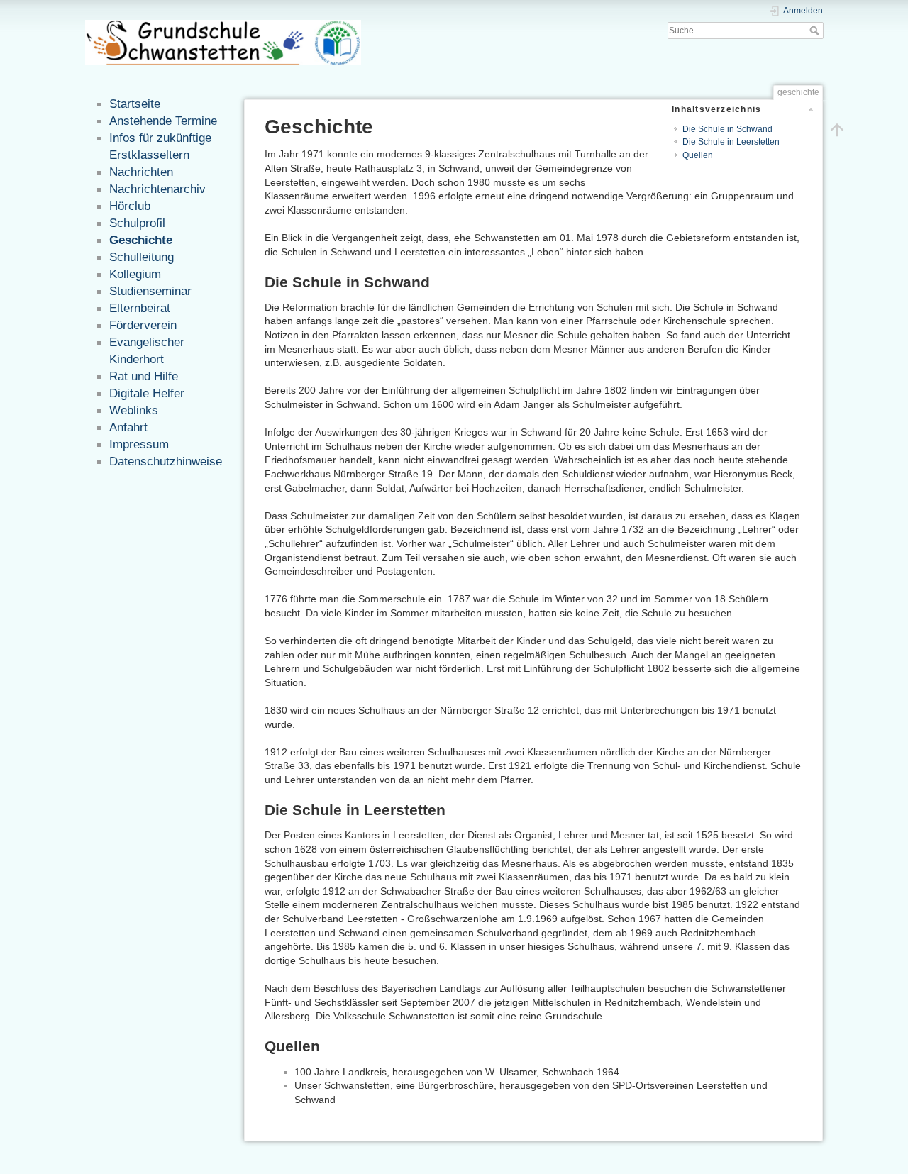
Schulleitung (141, 257)
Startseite (134, 103)
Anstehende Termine (163, 120)
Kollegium (135, 274)
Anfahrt (128, 427)
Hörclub (129, 206)
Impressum (139, 444)
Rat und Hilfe (143, 376)
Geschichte (140, 240)
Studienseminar (150, 291)
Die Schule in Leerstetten (731, 142)
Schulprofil (137, 223)
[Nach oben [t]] (837, 129)
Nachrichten (141, 172)
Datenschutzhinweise (165, 461)
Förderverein (143, 325)
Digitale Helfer (146, 393)
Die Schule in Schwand (727, 129)
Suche (816, 30)
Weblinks (133, 410)
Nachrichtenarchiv (157, 189)
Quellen (697, 155)
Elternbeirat (139, 308)
